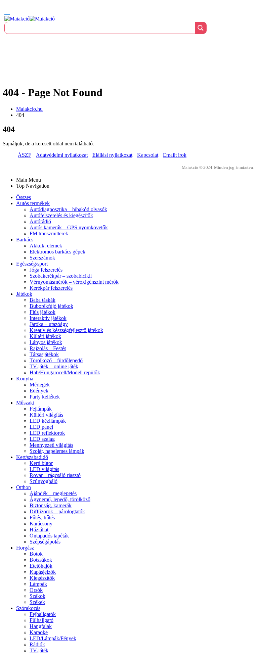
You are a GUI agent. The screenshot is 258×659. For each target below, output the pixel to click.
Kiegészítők (42, 578)
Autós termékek (33, 203)
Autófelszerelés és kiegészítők (61, 215)
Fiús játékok (42, 312)
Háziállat (39, 529)
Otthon (23, 487)
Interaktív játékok (48, 318)
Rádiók (37, 644)
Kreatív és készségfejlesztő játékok (66, 330)
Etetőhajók (41, 566)
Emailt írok (174, 155)
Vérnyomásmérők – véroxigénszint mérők (74, 282)
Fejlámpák (41, 409)
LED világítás (44, 469)
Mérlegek (40, 384)
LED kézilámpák (48, 421)
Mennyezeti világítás (51, 445)
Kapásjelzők (43, 572)
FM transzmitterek (49, 233)
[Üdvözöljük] (129, 41)
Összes (23, 197)
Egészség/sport (32, 264)
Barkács (24, 239)
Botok (36, 554)
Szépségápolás (45, 542)
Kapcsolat (147, 155)
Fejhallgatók (43, 614)
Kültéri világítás (46, 415)
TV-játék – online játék (54, 366)
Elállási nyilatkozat (112, 155)
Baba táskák (42, 300)
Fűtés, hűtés (42, 517)
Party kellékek (45, 396)
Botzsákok (41, 560)
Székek (37, 602)
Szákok (37, 596)
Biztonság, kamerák (51, 505)
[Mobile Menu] (7, 11)
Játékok (24, 294)
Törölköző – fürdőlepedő (56, 360)
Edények (39, 390)
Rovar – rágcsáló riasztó (55, 475)
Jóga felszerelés (46, 270)
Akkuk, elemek (46, 245)
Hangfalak (41, 626)
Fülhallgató (41, 620)
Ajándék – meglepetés (53, 493)
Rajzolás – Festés (48, 348)
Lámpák (38, 584)
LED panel (41, 427)
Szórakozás (28, 608)
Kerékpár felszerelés (51, 288)
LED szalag (42, 439)
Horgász (25, 548)
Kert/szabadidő (32, 457)
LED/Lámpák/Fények (53, 638)
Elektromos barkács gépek (57, 251)
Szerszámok (42, 258)
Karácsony (41, 523)
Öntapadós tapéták (49, 535)
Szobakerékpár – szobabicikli (61, 276)
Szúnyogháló (43, 481)
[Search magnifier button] (200, 28)
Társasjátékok (44, 354)
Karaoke (39, 632)
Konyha (24, 378)
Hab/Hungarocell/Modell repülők (65, 372)
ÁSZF (24, 155)
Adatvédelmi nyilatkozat (62, 155)
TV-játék (39, 650)
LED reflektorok (47, 433)
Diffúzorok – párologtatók (57, 511)
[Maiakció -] (29, 18)
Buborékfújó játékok (51, 306)
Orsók (36, 590)
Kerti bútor (41, 463)
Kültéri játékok (45, 336)
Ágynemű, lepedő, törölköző (60, 499)
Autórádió (40, 221)
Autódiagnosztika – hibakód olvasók (68, 209)
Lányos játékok (46, 342)
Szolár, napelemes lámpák (57, 451)
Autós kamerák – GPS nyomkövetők (69, 227)
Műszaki (25, 403)
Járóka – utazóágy (49, 324)
